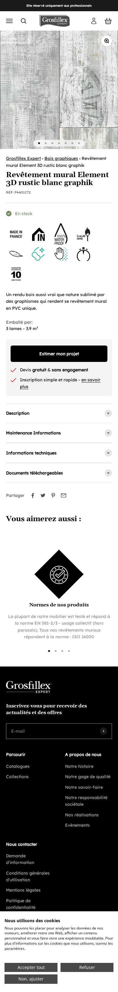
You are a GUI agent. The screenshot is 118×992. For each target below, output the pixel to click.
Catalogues (18, 766)
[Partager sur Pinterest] (53, 495)
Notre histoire (79, 766)
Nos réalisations (82, 815)
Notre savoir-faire (84, 787)
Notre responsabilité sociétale (86, 801)
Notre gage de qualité (87, 776)
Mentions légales (23, 890)
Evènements (77, 825)
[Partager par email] (63, 495)
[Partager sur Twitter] (43, 495)
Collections (17, 776)
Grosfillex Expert (23, 158)
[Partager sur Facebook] (33, 495)
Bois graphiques (61, 158)
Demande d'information (20, 859)
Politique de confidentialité (20, 904)
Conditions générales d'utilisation (28, 876)
